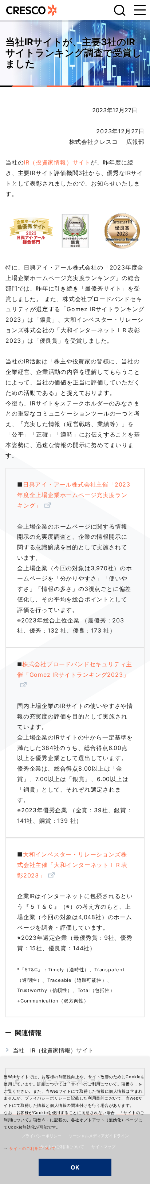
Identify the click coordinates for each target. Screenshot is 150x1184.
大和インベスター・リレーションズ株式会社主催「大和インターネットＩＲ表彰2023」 (72, 865)
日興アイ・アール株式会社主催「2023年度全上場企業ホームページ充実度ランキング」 (73, 495)
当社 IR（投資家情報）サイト (53, 1050)
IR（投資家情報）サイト (57, 162)
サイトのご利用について (32, 1148)
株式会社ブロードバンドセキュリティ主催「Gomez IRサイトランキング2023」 (74, 669)
